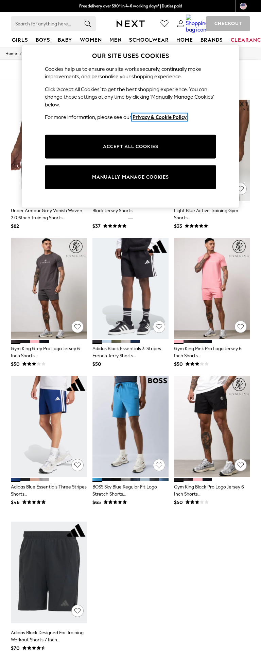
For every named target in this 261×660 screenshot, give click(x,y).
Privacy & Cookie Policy (160, 117)
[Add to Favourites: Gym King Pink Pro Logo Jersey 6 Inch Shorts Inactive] (240, 327)
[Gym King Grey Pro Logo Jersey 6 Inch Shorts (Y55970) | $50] (49, 288)
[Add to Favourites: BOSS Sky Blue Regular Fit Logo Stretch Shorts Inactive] (159, 465)
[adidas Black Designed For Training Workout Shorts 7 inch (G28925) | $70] (49, 572)
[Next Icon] (131, 23)
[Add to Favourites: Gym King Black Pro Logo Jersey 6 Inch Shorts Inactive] (240, 465)
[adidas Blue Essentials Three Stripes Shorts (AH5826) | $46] (49, 426)
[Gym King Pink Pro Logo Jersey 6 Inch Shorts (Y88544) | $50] (212, 288)
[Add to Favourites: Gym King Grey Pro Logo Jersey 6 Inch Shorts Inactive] (77, 327)
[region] (130, 126)
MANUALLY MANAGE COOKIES (130, 177)
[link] (180, 23)
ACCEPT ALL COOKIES (130, 146)
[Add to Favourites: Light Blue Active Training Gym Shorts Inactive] (240, 189)
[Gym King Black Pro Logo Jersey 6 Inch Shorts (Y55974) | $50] (212, 426)
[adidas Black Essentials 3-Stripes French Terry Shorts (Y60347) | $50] (130, 288)
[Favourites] (164, 23)
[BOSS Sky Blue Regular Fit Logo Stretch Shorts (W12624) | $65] (130, 426)
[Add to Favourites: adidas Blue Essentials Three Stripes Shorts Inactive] (77, 465)
